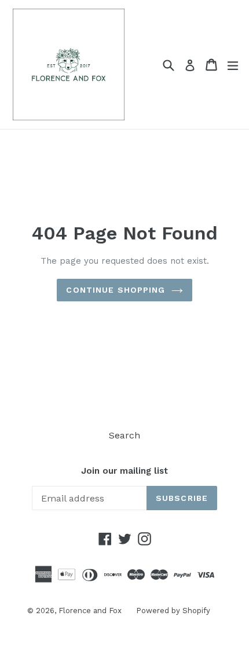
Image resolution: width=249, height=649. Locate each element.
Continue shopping (115, 289)
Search (124, 435)
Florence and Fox (90, 610)
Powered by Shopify (173, 610)
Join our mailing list (124, 471)
